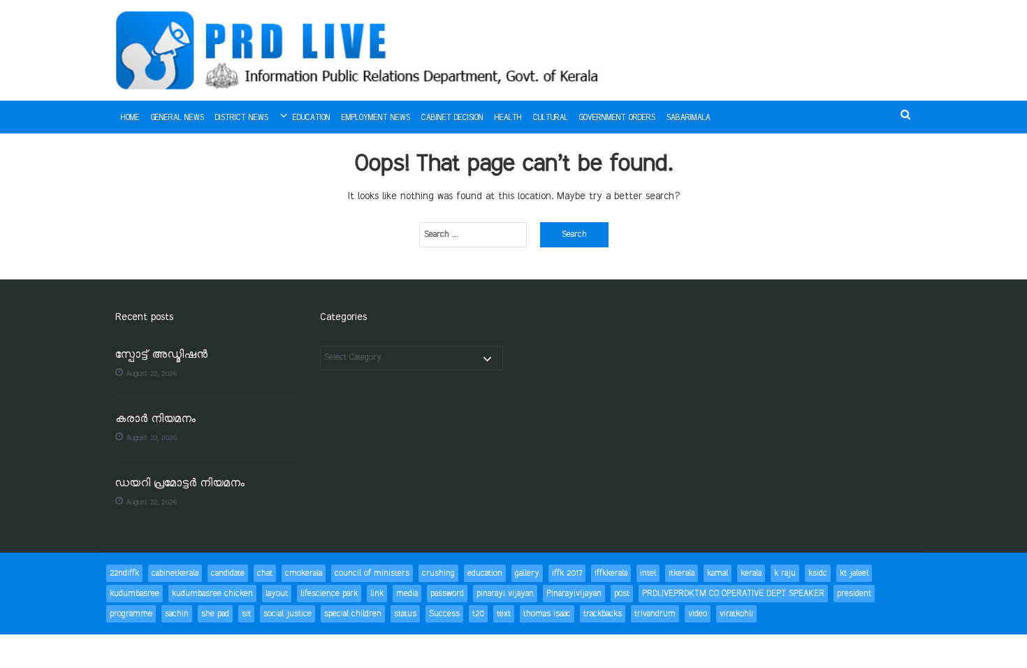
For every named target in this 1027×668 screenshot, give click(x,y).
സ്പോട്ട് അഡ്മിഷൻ (161, 355)
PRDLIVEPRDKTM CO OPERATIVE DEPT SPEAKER (733, 593)
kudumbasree (134, 593)
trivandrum (655, 614)
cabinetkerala (175, 573)
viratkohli (736, 614)
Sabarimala (689, 118)
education (484, 573)
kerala (751, 573)
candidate (228, 573)
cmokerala (303, 573)
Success (444, 614)
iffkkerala (611, 573)
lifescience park (329, 593)
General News (177, 118)
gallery (527, 573)
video (697, 614)
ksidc (817, 573)
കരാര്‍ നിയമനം (155, 419)
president (854, 593)
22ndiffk (124, 573)
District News (241, 118)
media (407, 593)
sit (246, 614)
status (405, 614)
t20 (478, 614)
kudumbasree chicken (212, 593)
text (504, 614)
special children (352, 614)
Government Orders (617, 118)
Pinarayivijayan (574, 593)
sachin (177, 614)
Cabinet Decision (452, 118)
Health (508, 118)
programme (131, 614)
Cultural (550, 118)
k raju (785, 573)
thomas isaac (547, 614)
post (621, 593)
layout (276, 593)
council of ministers (372, 573)
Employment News (376, 118)
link (377, 593)
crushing (438, 573)
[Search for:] (473, 234)
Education (311, 118)
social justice (287, 614)
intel (648, 573)
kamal (717, 573)
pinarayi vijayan (505, 593)
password (447, 593)
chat (264, 573)
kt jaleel (854, 573)
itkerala (681, 573)
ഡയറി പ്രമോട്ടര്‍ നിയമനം (180, 484)
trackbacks (602, 614)
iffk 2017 (567, 573)
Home (130, 118)
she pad (215, 614)
